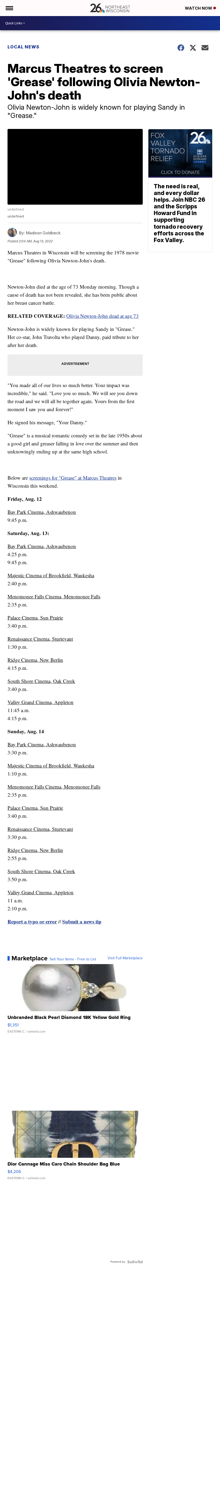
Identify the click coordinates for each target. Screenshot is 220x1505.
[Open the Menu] (9, 8)
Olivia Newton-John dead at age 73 (102, 315)
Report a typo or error (32, 921)
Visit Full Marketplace (125, 958)
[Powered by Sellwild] (135, 1262)
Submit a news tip (81, 921)
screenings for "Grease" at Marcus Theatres (72, 477)
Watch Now (199, 8)
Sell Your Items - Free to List (73, 959)
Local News (23, 46)
